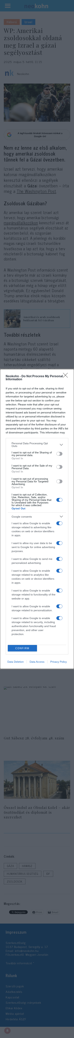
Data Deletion (15, 661)
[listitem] (37, 444)
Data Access (37, 661)
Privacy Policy (58, 661)
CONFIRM (22, 648)
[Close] (66, 376)
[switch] (59, 454)
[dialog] (37, 519)
